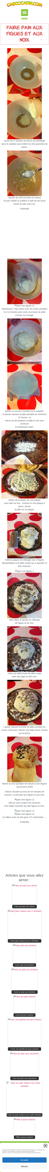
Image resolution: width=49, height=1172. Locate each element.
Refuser (24, 1166)
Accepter (24, 1160)
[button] (45, 1145)
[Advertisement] (24, 234)
